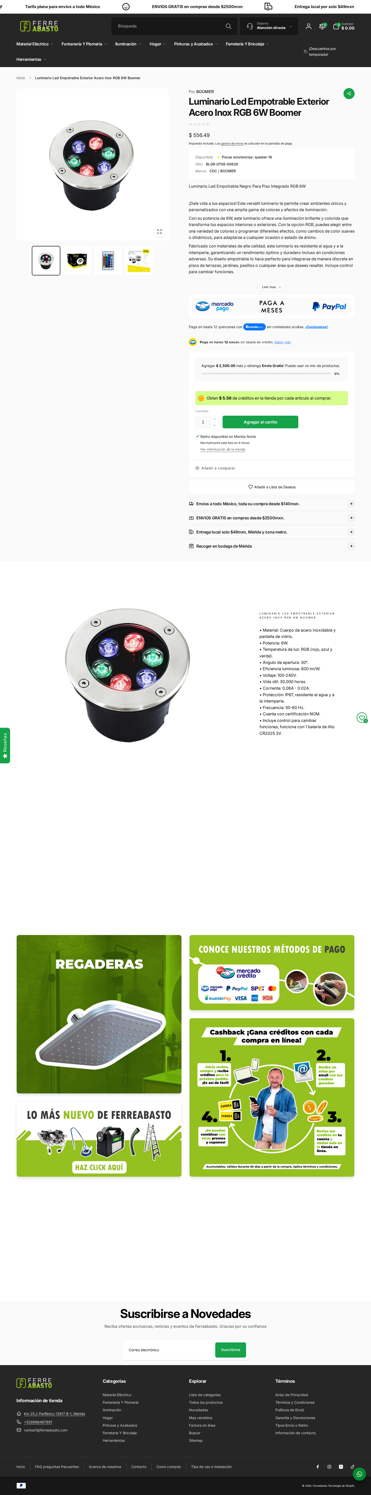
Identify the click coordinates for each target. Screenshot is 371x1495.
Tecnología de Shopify (341, 1485)
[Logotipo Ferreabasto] (34, 1386)
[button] (344, 26)
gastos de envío (232, 143)
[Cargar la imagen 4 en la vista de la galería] (139, 260)
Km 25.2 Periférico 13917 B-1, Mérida (54, 1414)
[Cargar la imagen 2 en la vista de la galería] (77, 260)
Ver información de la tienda (222, 449)
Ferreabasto (320, 1485)
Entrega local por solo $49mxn (286, 6)
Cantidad (201, 411)
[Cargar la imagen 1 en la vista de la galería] (46, 260)
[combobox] (174, 26)
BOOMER (201, 91)
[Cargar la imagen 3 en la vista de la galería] (108, 260)
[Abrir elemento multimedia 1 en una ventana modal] (92, 165)
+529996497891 (38, 1422)
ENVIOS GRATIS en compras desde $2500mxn (159, 6)
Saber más (282, 342)
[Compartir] (349, 93)
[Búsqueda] (229, 26)
